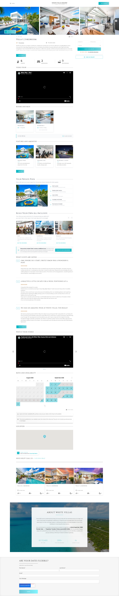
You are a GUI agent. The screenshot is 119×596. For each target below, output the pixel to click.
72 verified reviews (93, 52)
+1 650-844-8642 (39, 458)
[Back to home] (59, 3)
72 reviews (21, 42)
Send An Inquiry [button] (90, 57)
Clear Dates (70, 409)
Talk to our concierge (63, 250)
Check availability (89, 49)
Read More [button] (21, 55)
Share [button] (72, 36)
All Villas (20, 36)
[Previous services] (68, 217)
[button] (12, 3)
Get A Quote (104, 3)
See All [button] (20, 171)
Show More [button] (21, 326)
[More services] (72, 217)
